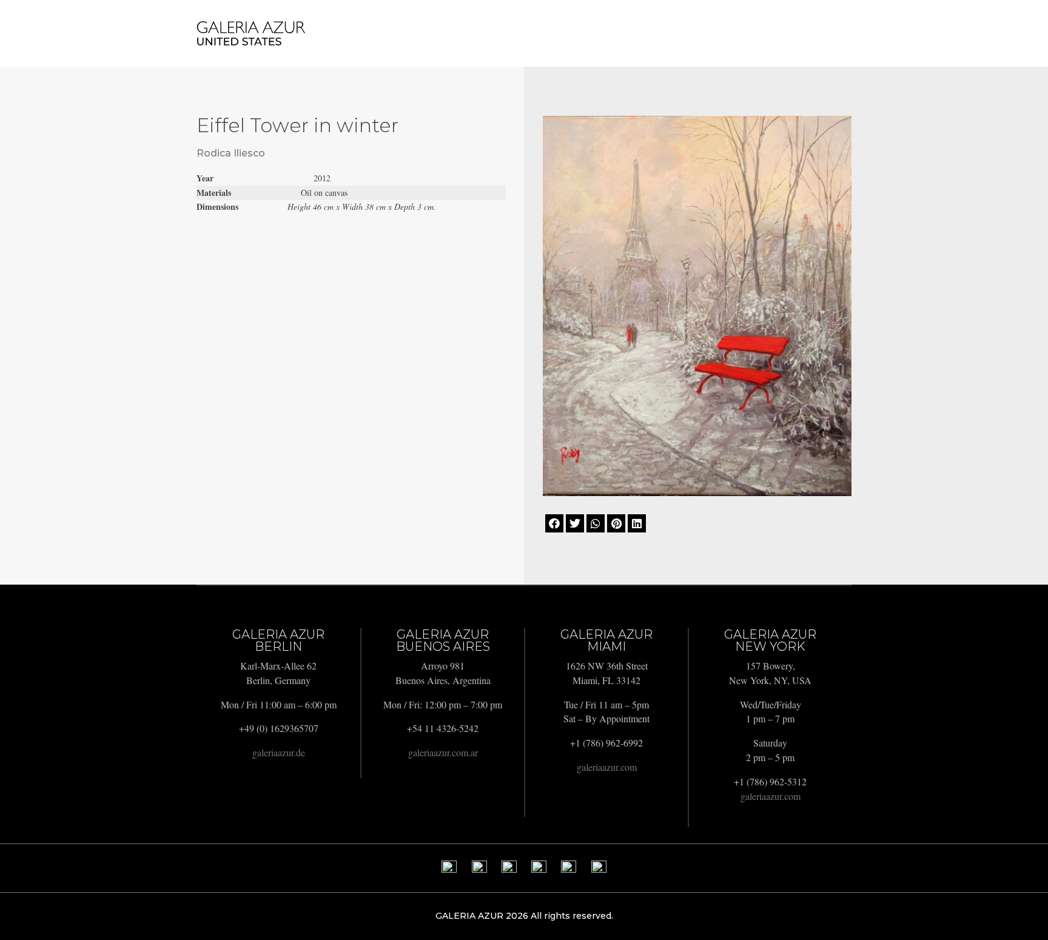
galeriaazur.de (278, 752)
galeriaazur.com (607, 766)
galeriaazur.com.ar (443, 752)
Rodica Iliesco (230, 153)
